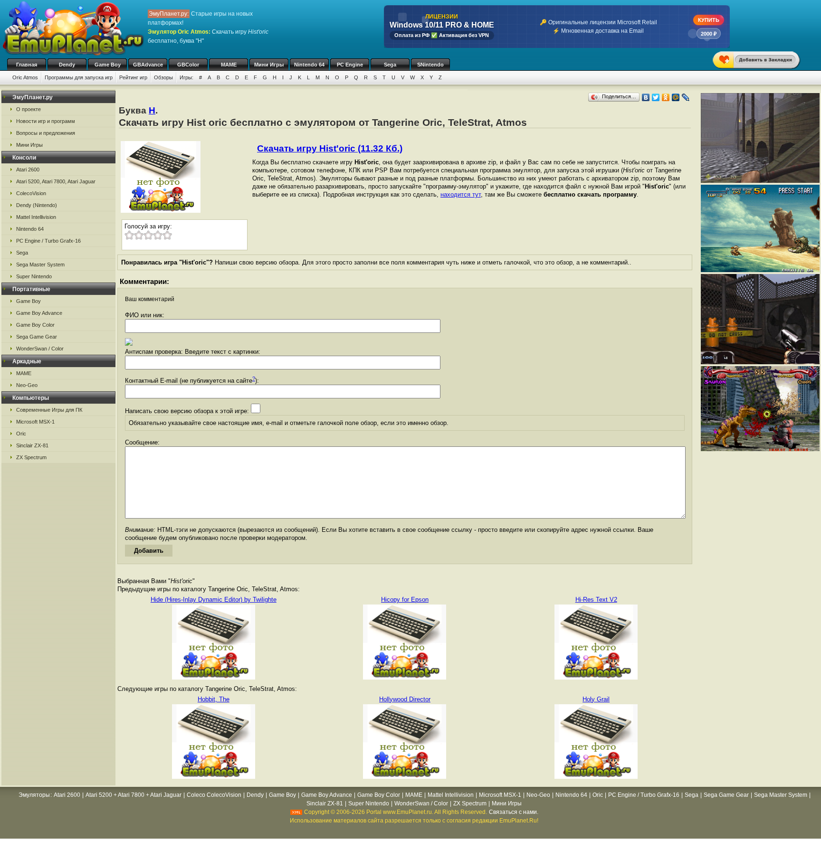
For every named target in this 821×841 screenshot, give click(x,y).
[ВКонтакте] (646, 97)
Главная (26, 64)
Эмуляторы (34, 795)
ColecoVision (31, 193)
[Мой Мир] (676, 97)
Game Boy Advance (39, 313)
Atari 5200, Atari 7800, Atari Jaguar (55, 181)
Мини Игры (269, 64)
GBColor (188, 64)
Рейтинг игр (133, 77)
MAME (229, 64)
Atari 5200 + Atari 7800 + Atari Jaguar (133, 795)
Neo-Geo (27, 385)
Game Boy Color (35, 325)
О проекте (28, 109)
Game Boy (108, 64)
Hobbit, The (213, 699)
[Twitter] (656, 97)
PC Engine (350, 64)
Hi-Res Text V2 (596, 599)
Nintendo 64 (309, 64)
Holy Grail (596, 699)
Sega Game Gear (36, 337)
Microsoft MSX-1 (35, 422)
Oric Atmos (25, 77)
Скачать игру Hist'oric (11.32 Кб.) (329, 148)
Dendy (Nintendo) (36, 205)
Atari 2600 (27, 169)
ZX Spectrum (31, 457)
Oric (21, 433)
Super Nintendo (34, 276)
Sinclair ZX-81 (32, 445)
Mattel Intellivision (36, 217)
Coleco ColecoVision (214, 795)
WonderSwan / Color (40, 348)
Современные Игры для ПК (49, 410)
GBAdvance (148, 64)
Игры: (186, 77)
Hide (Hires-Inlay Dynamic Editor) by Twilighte (214, 599)
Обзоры (163, 77)
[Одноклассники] (666, 97)
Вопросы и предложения (45, 133)
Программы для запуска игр (79, 77)
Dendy (67, 64)
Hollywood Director (404, 699)
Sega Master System (40, 264)
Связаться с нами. (513, 812)
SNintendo (430, 64)
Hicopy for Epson (405, 599)
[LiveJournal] (686, 97)
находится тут (460, 194)
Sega (390, 64)
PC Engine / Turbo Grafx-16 (48, 241)
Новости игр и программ (45, 121)
